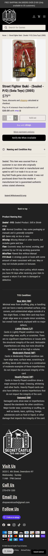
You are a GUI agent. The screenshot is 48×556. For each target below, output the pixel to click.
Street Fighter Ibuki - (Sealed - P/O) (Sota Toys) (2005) (27, 35)
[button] (39, 16)
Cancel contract (39, 552)
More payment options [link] (24, 131)
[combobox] (24, 27)
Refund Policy (25, 550)
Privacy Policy (14, 550)
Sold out (32, 118)
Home (4, 35)
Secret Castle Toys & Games (17, 546)
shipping (23, 100)
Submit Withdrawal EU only (15, 195)
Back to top (23, 209)
